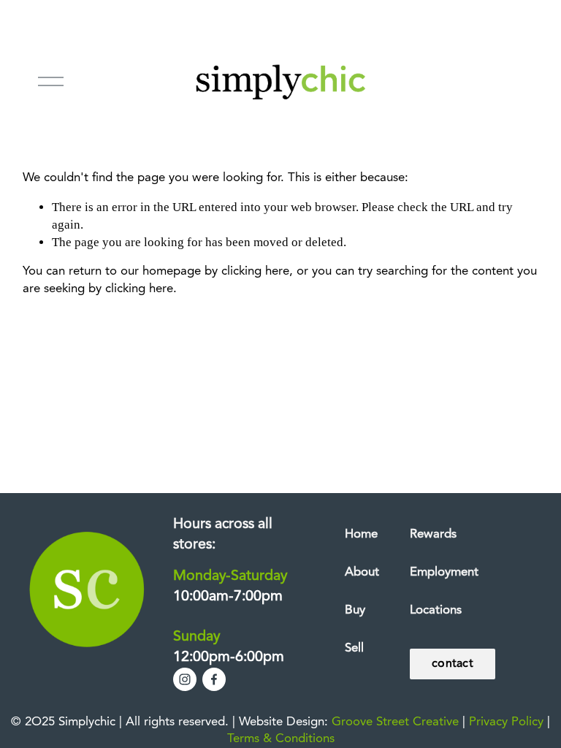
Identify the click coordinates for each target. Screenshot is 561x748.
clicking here (255, 271)
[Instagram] (184, 679)
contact (452, 664)
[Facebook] (214, 679)
